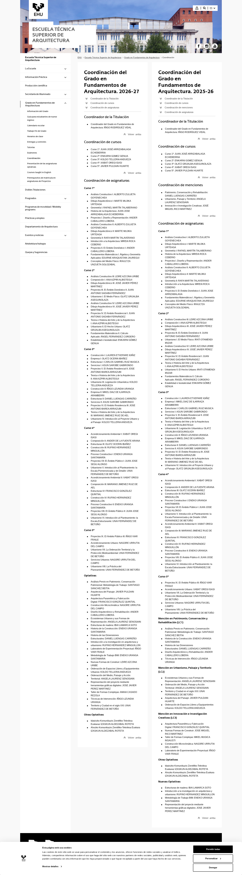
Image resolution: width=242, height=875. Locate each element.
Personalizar (211, 858)
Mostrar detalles (50, 866)
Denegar (213, 867)
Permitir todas (213, 849)
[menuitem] (212, 8)
